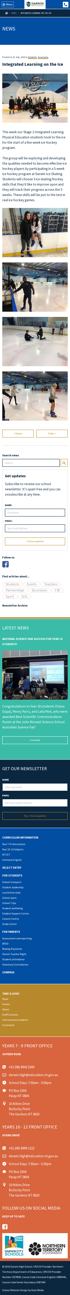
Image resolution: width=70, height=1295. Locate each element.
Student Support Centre (15, 913)
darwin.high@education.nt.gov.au (33, 1075)
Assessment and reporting (17, 938)
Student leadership (12, 887)
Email (5, 795)
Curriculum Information (20, 837)
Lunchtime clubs (11, 892)
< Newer (17, 433)
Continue (35, 740)
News (14, 13)
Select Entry (11, 867)
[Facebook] (5, 564)
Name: (8, 505)
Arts (25, 596)
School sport (9, 897)
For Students (12, 875)
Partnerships (15, 590)
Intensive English (12, 859)
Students (32, 57)
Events (32, 584)
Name (5, 779)
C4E (57, 590)
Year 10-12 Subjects (12, 849)
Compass (8, 972)
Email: (9, 520)
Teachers (50, 584)
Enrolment (8, 1025)
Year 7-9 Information (13, 844)
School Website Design (15, 1290)
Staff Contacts (10, 1014)
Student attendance (13, 959)
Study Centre (9, 924)
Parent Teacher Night (14, 954)
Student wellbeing (12, 908)
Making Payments (12, 948)
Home (6, 13)
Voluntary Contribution (15, 964)
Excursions (43, 57)
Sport (10, 596)
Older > (52, 433)
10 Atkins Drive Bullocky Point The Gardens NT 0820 (24, 1108)
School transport (11, 882)
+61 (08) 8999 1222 (65, 4)
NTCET (6, 854)
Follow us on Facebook (4, 1226)
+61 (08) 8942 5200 (21, 1067)
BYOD (5, 943)
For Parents (11, 932)
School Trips (9, 903)
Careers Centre (10, 918)
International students (15, 1019)
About (5, 1009)
